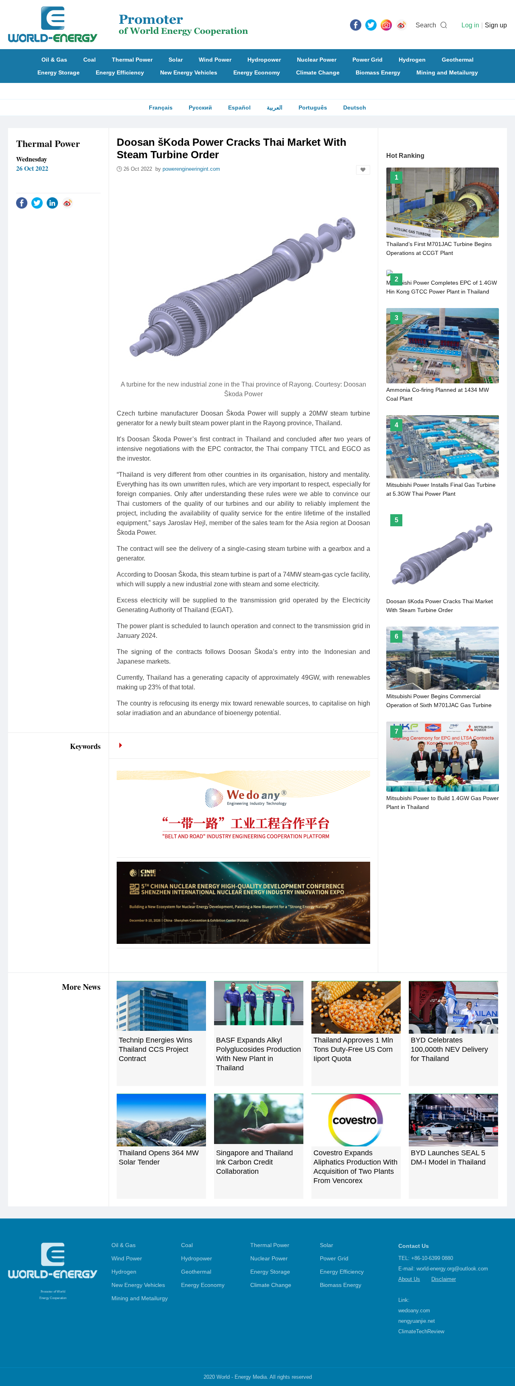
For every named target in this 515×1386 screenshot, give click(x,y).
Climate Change (318, 72)
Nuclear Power (316, 59)
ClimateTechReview (421, 1331)
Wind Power (215, 59)
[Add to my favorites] (363, 170)
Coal (89, 59)
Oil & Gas (54, 59)
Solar (176, 59)
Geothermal (458, 59)
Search (426, 25)
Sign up (496, 25)
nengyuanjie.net (416, 1321)
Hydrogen (412, 59)
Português (313, 107)
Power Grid (367, 59)
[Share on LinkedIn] (52, 202)
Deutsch (354, 107)
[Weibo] (401, 24)
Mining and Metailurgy (447, 72)
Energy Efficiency (120, 72)
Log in (470, 25)
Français (161, 107)
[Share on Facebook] (21, 202)
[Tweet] (371, 24)
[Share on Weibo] (67, 202)
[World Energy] (128, 24)
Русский (200, 107)
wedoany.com (414, 1310)
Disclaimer (443, 1279)
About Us (409, 1279)
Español (239, 107)
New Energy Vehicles (188, 72)
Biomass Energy (378, 72)
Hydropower (264, 59)
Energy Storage (58, 72)
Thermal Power (132, 59)
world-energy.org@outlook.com (452, 1269)
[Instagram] (386, 24)
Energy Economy (256, 72)
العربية (274, 107)
